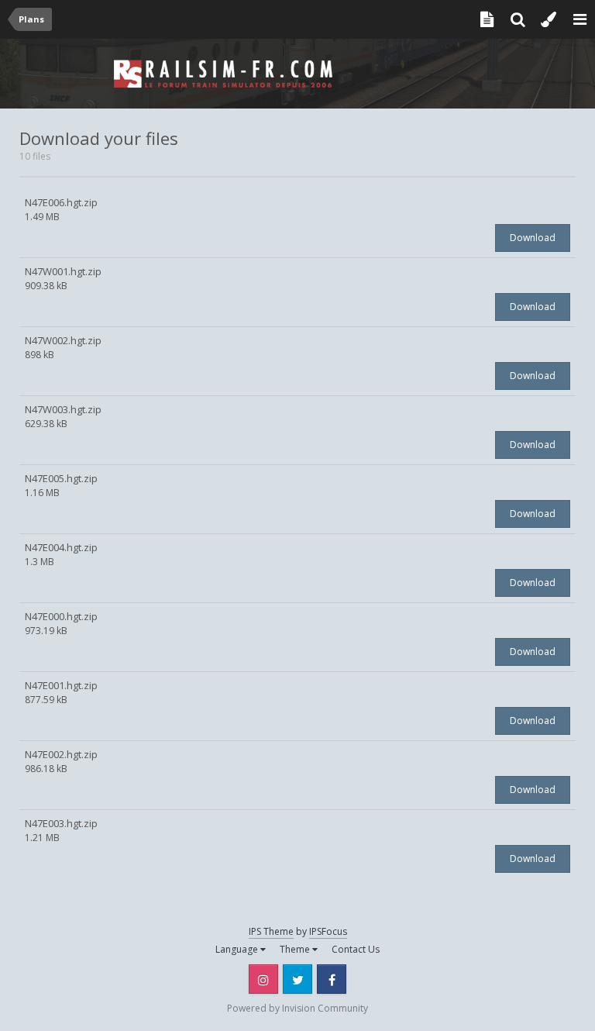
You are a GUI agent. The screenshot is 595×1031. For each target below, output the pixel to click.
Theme (296, 949)
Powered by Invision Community (297, 1008)
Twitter (297, 979)
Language (237, 949)
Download (532, 237)
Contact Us (356, 949)
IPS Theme (271, 931)
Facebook (331, 979)
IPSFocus (328, 931)
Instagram (263, 979)
